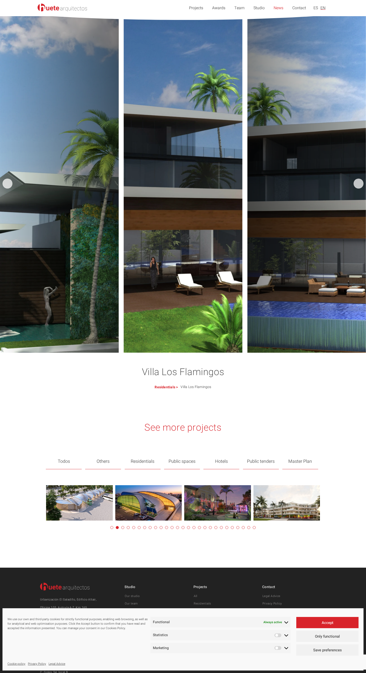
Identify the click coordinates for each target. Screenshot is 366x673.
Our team (131, 603)
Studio (259, 8)
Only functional (327, 636)
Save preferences (327, 650)
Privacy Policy (37, 664)
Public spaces (182, 461)
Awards (218, 8)
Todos (64, 461)
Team (239, 8)
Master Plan (300, 461)
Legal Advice (57, 664)
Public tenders (261, 461)
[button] (359, 184)
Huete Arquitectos (62, 7)
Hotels (221, 461)
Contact (299, 8)
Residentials (165, 387)
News (278, 8)
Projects (196, 8)
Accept (327, 622)
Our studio (132, 596)
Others (103, 461)
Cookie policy (16, 664)
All (195, 596)
